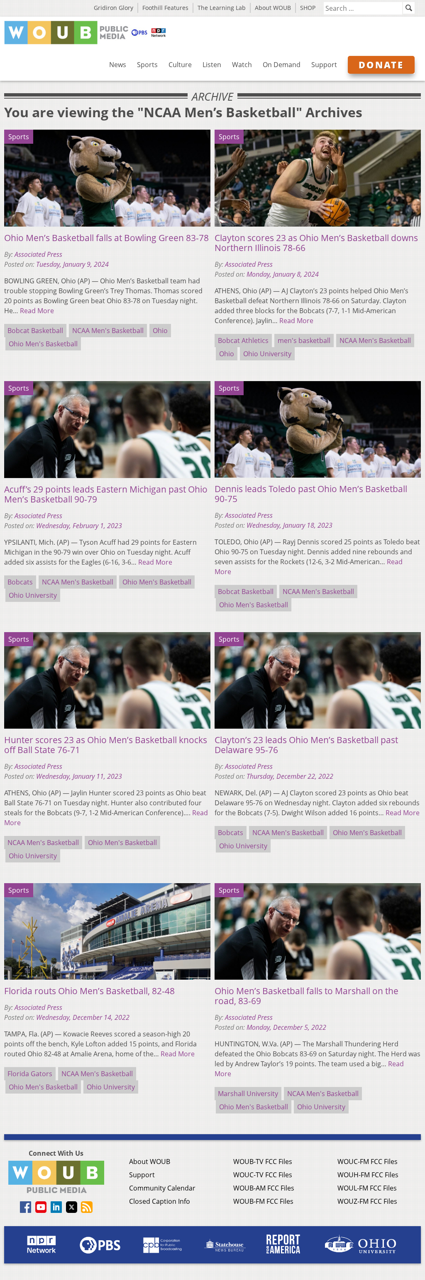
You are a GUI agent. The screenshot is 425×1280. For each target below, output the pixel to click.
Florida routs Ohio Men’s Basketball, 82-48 (89, 991)
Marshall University (248, 1093)
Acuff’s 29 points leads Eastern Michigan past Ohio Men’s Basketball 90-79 (106, 494)
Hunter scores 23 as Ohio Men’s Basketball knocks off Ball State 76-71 (105, 745)
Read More (37, 310)
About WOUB (273, 8)
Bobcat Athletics (243, 340)
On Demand (281, 64)
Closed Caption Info (159, 1201)
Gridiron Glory (113, 8)
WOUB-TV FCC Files (262, 1161)
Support (324, 64)
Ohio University (267, 353)
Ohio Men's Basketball (43, 343)
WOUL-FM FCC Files (367, 1188)
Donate (381, 64)
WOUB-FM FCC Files (263, 1201)
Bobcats (20, 582)
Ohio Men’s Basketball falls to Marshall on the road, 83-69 (306, 996)
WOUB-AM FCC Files (263, 1188)
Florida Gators (29, 1073)
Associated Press (38, 254)
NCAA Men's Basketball (108, 330)
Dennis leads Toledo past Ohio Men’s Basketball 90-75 (311, 494)
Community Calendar (162, 1188)
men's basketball (304, 340)
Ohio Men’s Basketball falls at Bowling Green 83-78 (106, 238)
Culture (180, 64)
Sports (147, 64)
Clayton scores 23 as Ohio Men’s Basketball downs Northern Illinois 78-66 (316, 243)
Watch (242, 64)
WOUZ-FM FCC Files (367, 1201)
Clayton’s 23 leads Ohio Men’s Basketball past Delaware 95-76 (306, 745)
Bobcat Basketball (35, 330)
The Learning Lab (222, 8)
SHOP (307, 8)
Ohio (160, 330)
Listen (212, 64)
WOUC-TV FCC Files (262, 1174)
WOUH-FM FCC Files (367, 1174)
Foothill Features (165, 8)
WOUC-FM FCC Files (367, 1161)
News (117, 64)
